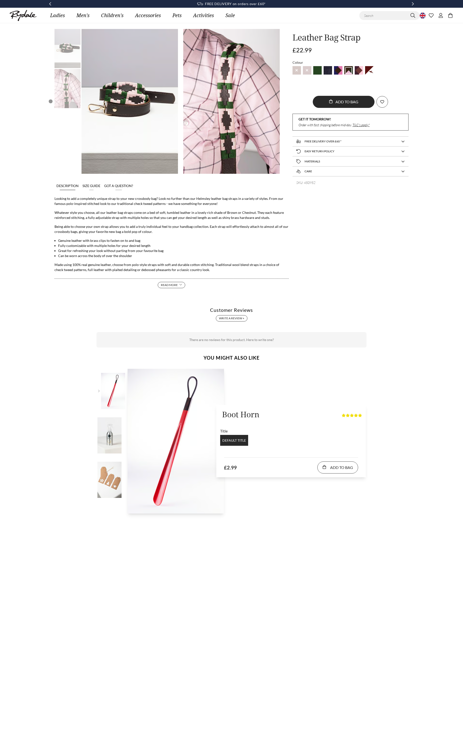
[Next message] (413, 4)
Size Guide (91, 186)
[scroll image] (67, 48)
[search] (413, 15)
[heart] (431, 15)
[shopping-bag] (450, 15)
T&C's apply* (361, 125)
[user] (441, 15)
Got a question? (118, 186)
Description (67, 186)
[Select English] (422, 15)
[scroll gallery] (51, 101)
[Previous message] (50, 4)
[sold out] (297, 70)
